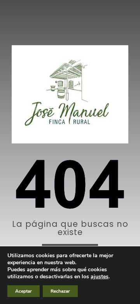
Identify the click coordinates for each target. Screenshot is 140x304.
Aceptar (23, 291)
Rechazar (60, 291)
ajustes (99, 276)
